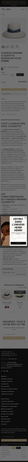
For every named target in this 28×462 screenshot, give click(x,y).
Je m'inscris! (18, 243)
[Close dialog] (25, 218)
